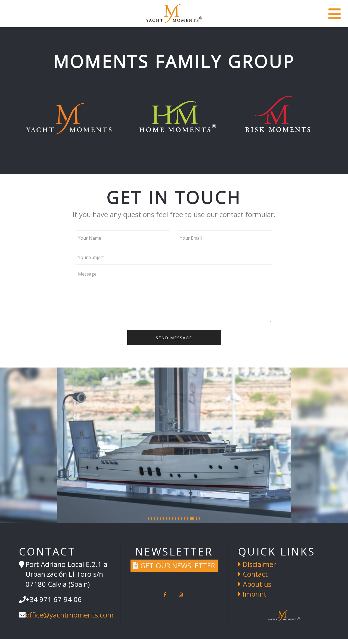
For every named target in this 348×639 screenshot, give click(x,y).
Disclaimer (258, 564)
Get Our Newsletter (176, 565)
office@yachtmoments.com (70, 615)
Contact (254, 574)
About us (256, 584)
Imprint (253, 594)
